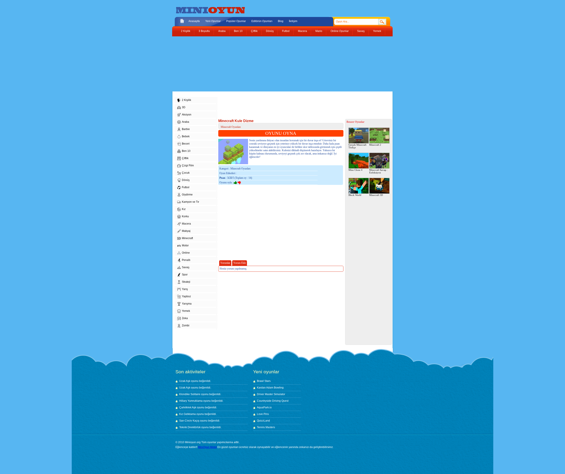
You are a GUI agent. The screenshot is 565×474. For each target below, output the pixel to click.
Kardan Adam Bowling (270, 387)
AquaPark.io (264, 407)
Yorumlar (225, 262)
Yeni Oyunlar (213, 21)
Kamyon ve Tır (190, 201)
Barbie (186, 129)
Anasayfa (194, 21)
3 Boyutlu (204, 31)
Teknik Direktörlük (190, 427)
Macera (302, 31)
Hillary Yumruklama (191, 400)
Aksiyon (186, 114)
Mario (318, 31)
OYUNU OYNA (280, 133)
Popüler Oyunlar (236, 21)
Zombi (185, 325)
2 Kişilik (185, 31)
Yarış (185, 289)
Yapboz (186, 296)
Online (186, 252)
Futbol (286, 31)
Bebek (186, 136)
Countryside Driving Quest (272, 400)
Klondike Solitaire (189, 394)
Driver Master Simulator (271, 394)
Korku (185, 216)
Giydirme (187, 194)
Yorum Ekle (239, 262)
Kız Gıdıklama (187, 414)
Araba (222, 31)
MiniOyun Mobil (207, 447)
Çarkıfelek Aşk (187, 407)
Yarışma (187, 303)
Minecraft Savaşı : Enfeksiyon (378, 171)
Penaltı (186, 260)
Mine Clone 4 (355, 170)
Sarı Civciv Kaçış (189, 420)
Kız (184, 209)
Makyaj (186, 230)
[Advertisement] (279, 63)
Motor (185, 245)
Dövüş (270, 31)
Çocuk (186, 172)
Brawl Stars (264, 381)
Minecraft (187, 238)
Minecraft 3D (376, 195)
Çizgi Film (188, 165)
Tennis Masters (266, 427)
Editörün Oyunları (261, 21)
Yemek (377, 31)
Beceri (186, 143)
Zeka (185, 318)
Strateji (186, 281)
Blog (280, 21)
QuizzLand (263, 420)
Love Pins (263, 414)
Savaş (361, 31)
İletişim (293, 21)
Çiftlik (254, 31)
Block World (354, 195)
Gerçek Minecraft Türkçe (357, 146)
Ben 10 (238, 31)
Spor (185, 274)
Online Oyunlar (340, 31)
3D (183, 107)
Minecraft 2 (375, 144)
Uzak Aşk (184, 381)
